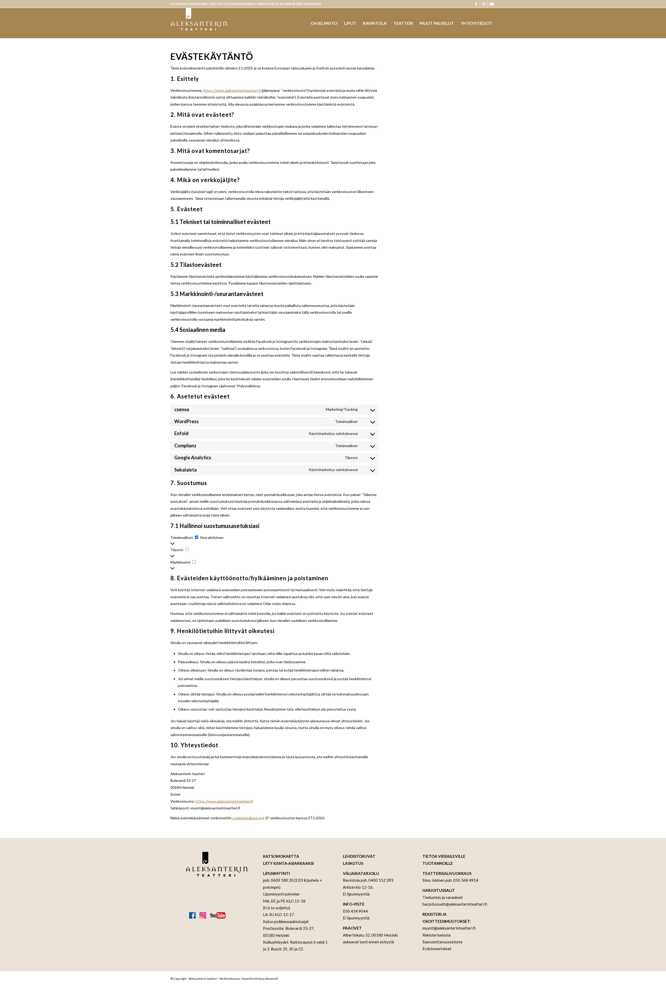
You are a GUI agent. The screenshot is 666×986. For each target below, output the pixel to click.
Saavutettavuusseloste (442, 941)
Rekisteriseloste (436, 935)
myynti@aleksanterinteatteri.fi (449, 928)
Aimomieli (271, 978)
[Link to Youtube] (492, 4)
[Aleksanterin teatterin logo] (198, 23)
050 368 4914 (465, 880)
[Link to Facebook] (476, 4)
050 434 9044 (355, 911)
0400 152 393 (380, 880)
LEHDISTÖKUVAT (359, 856)
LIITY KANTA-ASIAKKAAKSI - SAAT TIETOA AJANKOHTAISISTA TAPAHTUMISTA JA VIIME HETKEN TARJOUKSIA (245, 3)
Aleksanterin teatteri (203, 978)
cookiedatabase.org (248, 818)
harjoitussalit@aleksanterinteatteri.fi (454, 904)
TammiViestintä (251, 978)
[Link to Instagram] (484, 4)
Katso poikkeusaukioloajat (286, 921)
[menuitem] (324, 23)
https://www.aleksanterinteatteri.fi (232, 90)
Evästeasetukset (436, 948)
